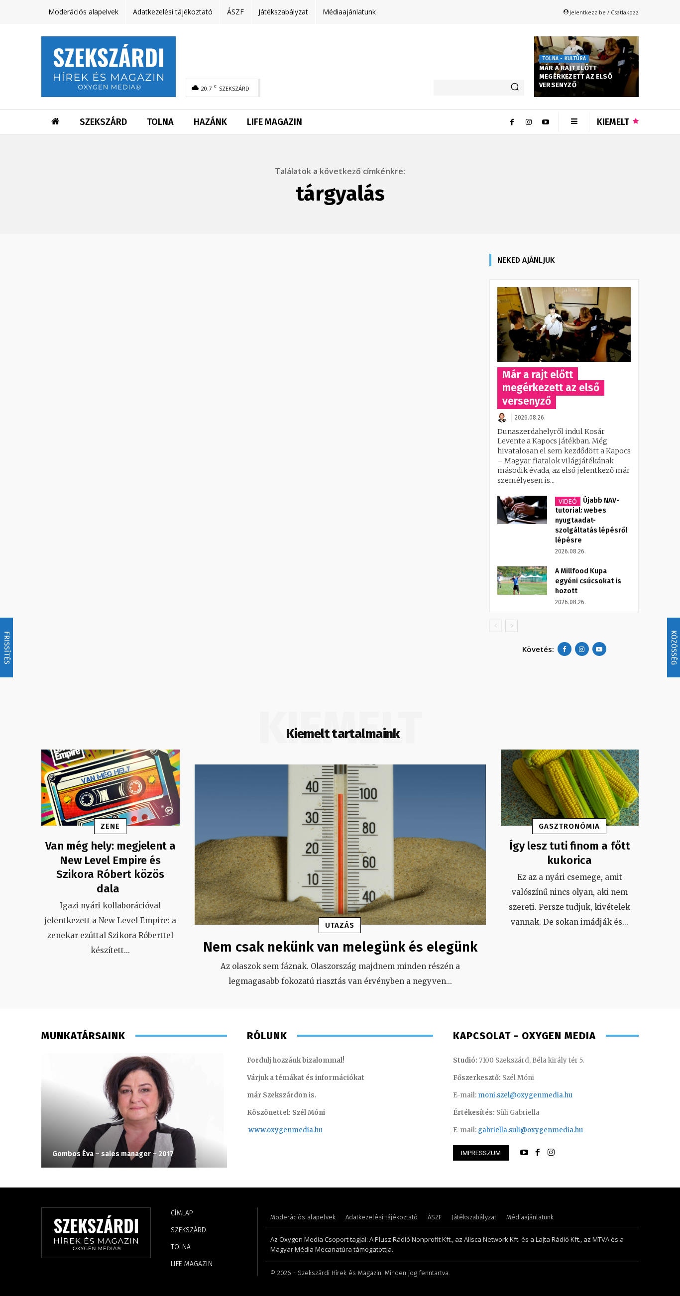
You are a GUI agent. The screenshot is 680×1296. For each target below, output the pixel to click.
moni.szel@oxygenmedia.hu (525, 1095)
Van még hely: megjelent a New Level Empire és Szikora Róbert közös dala (110, 867)
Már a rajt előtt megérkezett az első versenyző (575, 76)
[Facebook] (512, 121)
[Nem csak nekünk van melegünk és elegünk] (340, 844)
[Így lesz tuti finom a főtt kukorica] (570, 788)
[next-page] (511, 626)
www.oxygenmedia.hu (285, 1130)
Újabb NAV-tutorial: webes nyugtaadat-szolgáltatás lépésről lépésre (591, 520)
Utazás (339, 925)
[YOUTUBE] (524, 1153)
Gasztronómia (569, 826)
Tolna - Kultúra (564, 59)
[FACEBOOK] (538, 1153)
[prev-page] (495, 626)
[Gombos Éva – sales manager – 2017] (134, 1110)
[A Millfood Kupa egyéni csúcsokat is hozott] (522, 580)
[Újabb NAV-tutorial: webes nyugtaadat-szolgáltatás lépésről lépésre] (522, 510)
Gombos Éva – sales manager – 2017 (113, 1154)
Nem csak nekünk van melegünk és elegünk (340, 947)
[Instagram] (529, 121)
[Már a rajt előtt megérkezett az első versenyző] (564, 324)
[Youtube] (546, 121)
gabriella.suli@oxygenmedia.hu (530, 1130)
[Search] (514, 88)
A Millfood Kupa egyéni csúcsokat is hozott (588, 581)
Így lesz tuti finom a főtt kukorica (569, 853)
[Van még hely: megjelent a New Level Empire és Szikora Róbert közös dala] (110, 788)
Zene (110, 826)
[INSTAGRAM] (551, 1153)
